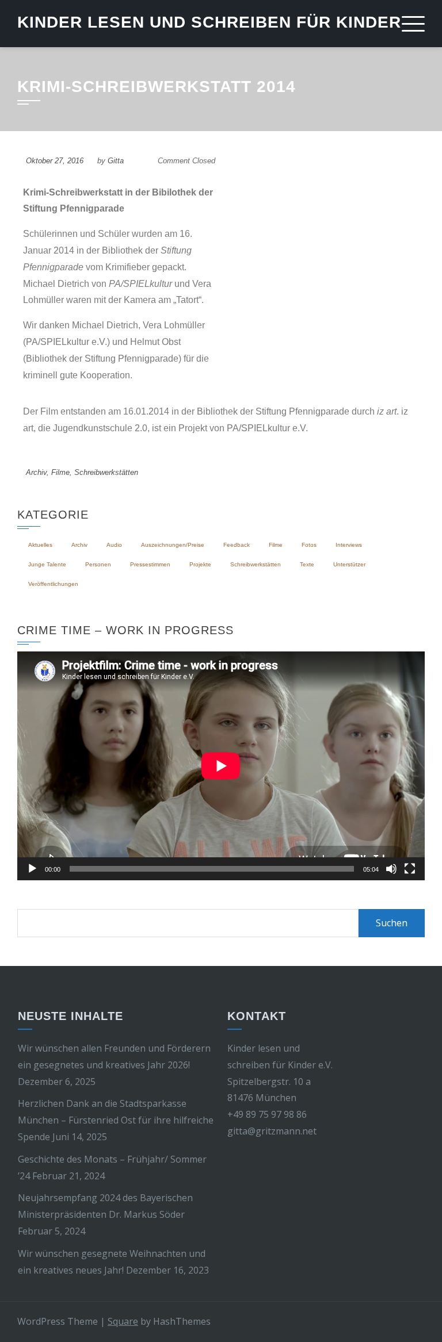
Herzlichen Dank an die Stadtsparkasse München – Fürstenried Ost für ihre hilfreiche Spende (116, 1120)
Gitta (116, 160)
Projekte (200, 564)
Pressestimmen (150, 564)
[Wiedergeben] (32, 869)
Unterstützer (349, 564)
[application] (221, 765)
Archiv (36, 472)
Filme (60, 472)
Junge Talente (47, 564)
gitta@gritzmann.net (272, 1131)
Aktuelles (40, 545)
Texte (307, 564)
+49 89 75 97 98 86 (267, 1114)
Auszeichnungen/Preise (172, 545)
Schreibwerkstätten (106, 472)
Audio (114, 545)
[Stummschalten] (391, 869)
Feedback (236, 545)
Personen (98, 564)
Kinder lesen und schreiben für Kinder (209, 22)
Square (123, 1321)
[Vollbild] (410, 869)
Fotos (309, 545)
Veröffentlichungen (53, 584)
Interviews (349, 545)
